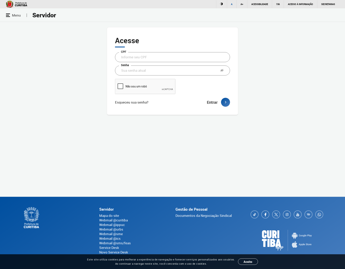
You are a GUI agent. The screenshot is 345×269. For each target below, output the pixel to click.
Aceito (248, 262)
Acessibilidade (259, 4)
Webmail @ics (110, 238)
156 (278, 4)
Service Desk (109, 247)
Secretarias (328, 4)
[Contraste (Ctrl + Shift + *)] (221, 4)
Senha (125, 65)
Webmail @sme (111, 234)
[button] (222, 70)
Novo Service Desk (113, 252)
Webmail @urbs (111, 229)
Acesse (127, 40)
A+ (242, 4)
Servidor (44, 15)
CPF (123, 52)
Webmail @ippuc (112, 224)
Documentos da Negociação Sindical (203, 215)
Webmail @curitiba (113, 220)
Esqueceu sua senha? (131, 102)
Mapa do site (109, 215)
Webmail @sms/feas (115, 243)
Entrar (212, 102)
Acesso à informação (300, 4)
